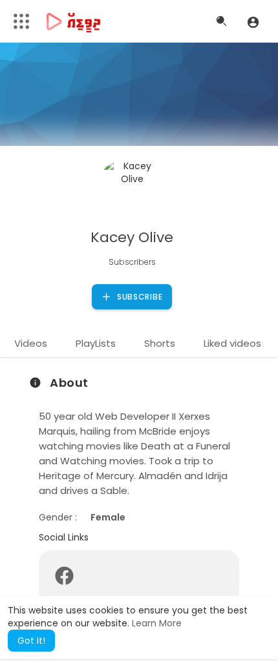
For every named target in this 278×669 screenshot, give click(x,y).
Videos (30, 343)
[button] (253, 22)
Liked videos (232, 343)
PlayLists (96, 343)
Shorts (159, 343)
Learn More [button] (157, 623)
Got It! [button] (31, 640)
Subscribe (138, 296)
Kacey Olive (132, 237)
